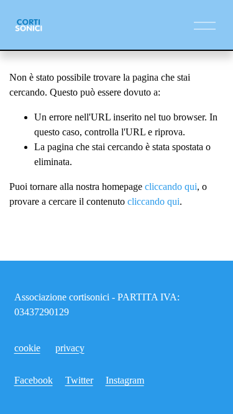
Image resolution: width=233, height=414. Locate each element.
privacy (70, 348)
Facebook (33, 380)
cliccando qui (171, 186)
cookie (27, 348)
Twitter (79, 380)
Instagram (125, 380)
